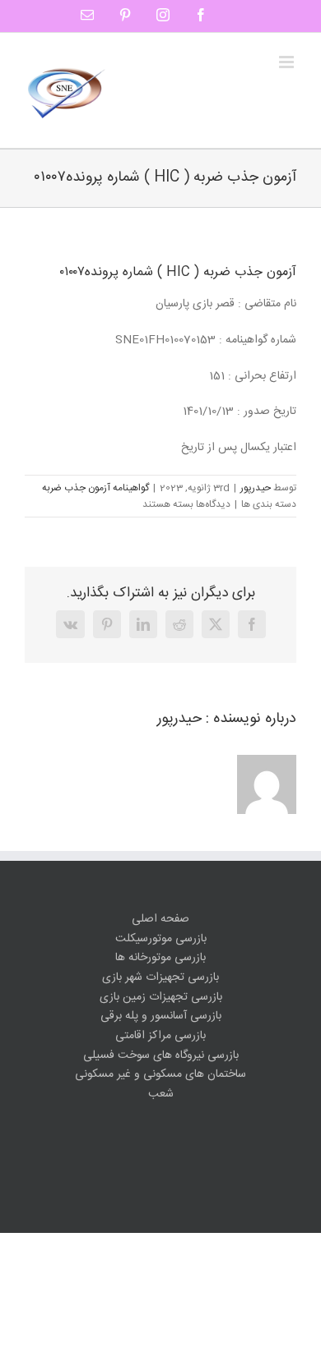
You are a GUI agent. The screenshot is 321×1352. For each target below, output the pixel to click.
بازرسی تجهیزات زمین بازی (161, 997)
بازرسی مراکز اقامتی (160, 1036)
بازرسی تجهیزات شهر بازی (160, 977)
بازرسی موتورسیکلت (161, 939)
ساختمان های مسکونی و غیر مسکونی (160, 1074)
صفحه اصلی (160, 919)
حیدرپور (255, 488)
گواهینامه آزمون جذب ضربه (95, 488)
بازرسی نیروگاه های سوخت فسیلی (161, 1055)
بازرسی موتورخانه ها (160, 958)
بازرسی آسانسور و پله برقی (160, 1016)
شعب (161, 1094)
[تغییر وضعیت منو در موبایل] (287, 62)
